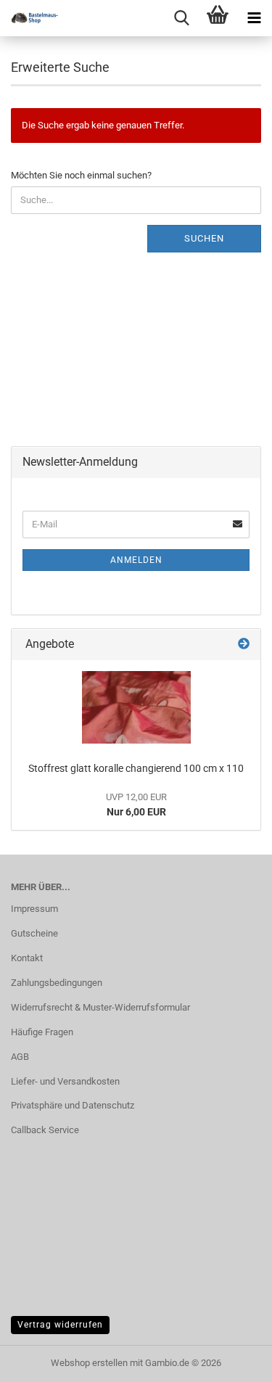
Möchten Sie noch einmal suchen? (81, 175)
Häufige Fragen (42, 1032)
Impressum (34, 908)
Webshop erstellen (89, 1362)
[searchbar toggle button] (181, 18)
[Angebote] (244, 644)
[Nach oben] (232, 1360)
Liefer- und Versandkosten (65, 1081)
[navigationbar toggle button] (254, 18)
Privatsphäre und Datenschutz (72, 1105)
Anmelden (136, 560)
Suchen (204, 238)
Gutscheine (34, 933)
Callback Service (45, 1129)
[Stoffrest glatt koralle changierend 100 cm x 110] (136, 707)
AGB (20, 1056)
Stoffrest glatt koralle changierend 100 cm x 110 (136, 768)
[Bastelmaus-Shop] (29, 18)
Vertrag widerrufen (60, 1325)
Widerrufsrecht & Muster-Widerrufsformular (100, 1007)
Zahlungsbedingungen (56, 982)
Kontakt (27, 958)
